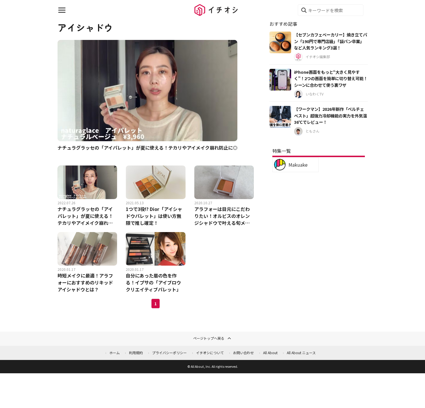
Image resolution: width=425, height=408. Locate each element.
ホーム (114, 352)
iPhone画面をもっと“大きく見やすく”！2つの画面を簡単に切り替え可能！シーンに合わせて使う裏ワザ (330, 78)
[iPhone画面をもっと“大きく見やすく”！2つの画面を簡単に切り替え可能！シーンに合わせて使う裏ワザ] (280, 80)
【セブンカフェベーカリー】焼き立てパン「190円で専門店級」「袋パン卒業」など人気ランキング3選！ (330, 41)
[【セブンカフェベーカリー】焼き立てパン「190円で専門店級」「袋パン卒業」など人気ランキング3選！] (280, 42)
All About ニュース (301, 352)
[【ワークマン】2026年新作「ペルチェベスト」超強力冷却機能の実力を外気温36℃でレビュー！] (280, 117)
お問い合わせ (243, 352)
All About (270, 352)
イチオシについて (210, 352)
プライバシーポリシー (169, 352)
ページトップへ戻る (208, 338)
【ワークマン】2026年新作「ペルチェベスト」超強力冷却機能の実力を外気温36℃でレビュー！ (330, 115)
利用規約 (136, 352)
